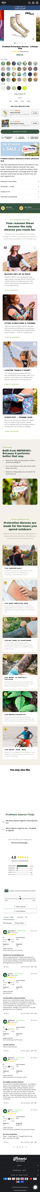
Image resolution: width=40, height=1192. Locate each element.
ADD (35, 113)
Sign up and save (19, 1175)
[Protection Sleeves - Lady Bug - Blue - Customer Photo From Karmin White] (10, 885)
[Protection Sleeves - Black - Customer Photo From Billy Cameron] (16, 879)
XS (10, 101)
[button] (32, 967)
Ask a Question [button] (20, 911)
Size (20, 98)
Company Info (19, 1170)
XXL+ (29, 101)
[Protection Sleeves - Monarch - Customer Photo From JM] (30, 879)
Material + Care (7, 186)
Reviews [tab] (6, 917)
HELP (19, 1165)
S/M (16, 101)
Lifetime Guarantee (9, 197)
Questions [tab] (20, 917)
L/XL (22, 101)
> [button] (26, 1147)
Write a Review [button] (21, 907)
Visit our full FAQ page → (20, 843)
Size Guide (18, 94)
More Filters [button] (20, 923)
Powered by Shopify (20, 1190)
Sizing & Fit (5, 191)
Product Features (8, 181)
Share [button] (7, 967)
